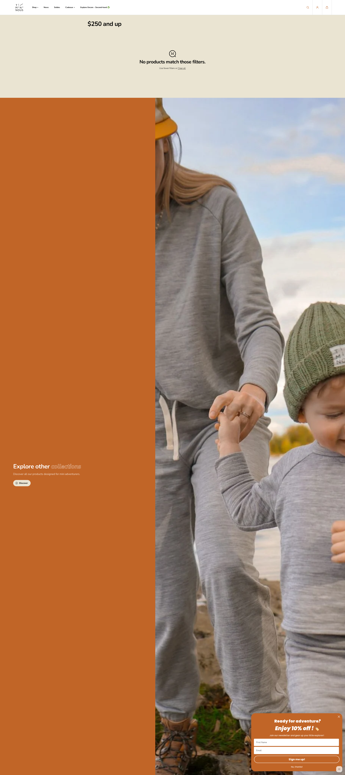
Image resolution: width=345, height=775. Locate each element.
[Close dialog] (339, 716)
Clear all (182, 68)
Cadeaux (69, 7)
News (46, 7)
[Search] (307, 7)
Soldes (57, 7)
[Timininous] (19, 7)
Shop (34, 7)
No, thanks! (297, 766)
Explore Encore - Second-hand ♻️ (95, 7)
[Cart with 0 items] (327, 7)
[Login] (317, 7)
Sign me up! (297, 759)
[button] (327, 7)
